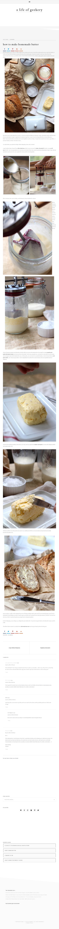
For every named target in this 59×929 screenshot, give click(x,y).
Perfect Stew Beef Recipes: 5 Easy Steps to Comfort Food (16, 894)
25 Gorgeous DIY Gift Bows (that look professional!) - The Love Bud (18, 896)
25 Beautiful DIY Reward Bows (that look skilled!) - (15, 899)
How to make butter (10, 850)
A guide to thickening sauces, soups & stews (17, 845)
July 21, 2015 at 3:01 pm (10, 665)
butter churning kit (40, 148)
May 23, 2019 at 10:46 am (10, 732)
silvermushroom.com (25, 626)
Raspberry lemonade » (45, 647)
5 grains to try (9, 855)
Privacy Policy (29, 922)
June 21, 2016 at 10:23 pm (13, 714)
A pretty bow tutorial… (37, 896)
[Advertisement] (30, 19)
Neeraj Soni (7, 730)
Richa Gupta (7, 680)
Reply (7, 672)
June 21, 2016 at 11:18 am (10, 699)
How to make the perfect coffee (14, 860)
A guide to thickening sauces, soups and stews (38, 894)
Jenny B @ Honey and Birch (11, 662)
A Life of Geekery (29, 10)
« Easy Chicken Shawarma (14, 647)
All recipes (12, 39)
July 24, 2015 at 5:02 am (10, 682)
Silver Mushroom (21, 148)
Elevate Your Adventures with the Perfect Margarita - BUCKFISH (18, 892)
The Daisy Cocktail (35, 892)
